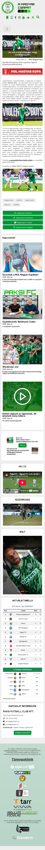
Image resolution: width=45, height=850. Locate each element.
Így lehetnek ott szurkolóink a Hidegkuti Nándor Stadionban (18, 452)
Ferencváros (9, 678)
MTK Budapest (23, 632)
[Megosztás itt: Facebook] (23, 217)
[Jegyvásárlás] (7, 17)
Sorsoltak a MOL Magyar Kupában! (20, 274)
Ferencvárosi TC (23, 659)
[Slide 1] (18, 526)
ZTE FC (23, 663)
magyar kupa (8, 200)
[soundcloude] (27, 17)
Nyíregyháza (23, 645)
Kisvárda (10, 682)
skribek (16, 204)
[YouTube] (23, 18)
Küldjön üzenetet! (22, 737)
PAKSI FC (23, 641)
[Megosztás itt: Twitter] (23, 222)
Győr (11, 686)
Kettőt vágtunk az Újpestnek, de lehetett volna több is (19, 414)
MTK (11, 694)
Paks (11, 698)
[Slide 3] (26, 526)
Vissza (22, 445)
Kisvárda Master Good (23, 650)
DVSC (23, 654)
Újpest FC (23, 636)
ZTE (23, 686)
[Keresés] (37, 18)
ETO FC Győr (23, 623)
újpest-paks (30, 200)
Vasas (23, 627)
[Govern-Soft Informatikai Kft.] (23, 841)
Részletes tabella (10, 703)
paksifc (19, 200)
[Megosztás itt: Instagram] (23, 227)
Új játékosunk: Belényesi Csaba (18, 321)
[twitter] (32, 17)
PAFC (23, 690)
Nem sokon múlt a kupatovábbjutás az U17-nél (27, 440)
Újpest (24, 698)
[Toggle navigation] (7, 29)
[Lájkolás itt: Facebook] (23, 213)
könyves (7, 204)
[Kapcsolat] (11, 17)
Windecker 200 (10, 367)
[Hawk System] (22, 832)
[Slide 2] (22, 526)
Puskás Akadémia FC (23, 618)
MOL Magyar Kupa (36, 59)
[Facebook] (15, 18)
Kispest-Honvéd (23, 668)
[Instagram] (19, 18)
